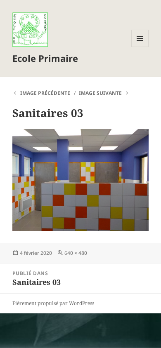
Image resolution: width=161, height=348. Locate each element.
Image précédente (45, 92)
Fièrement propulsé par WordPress (53, 303)
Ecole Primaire (45, 58)
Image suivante (100, 92)
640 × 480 (75, 252)
